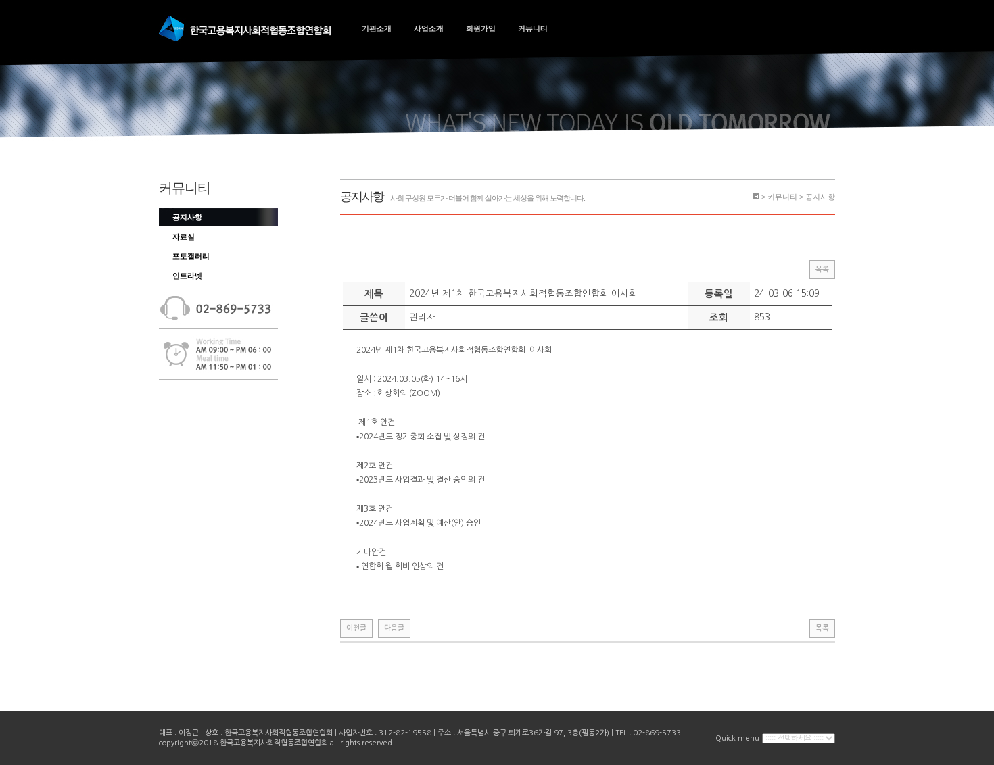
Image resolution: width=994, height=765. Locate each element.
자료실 (183, 236)
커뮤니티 (533, 28)
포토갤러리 (191, 256)
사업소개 (429, 28)
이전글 (356, 628)
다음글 (394, 628)
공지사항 (187, 217)
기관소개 (377, 28)
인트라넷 (187, 276)
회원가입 (481, 28)
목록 (822, 269)
